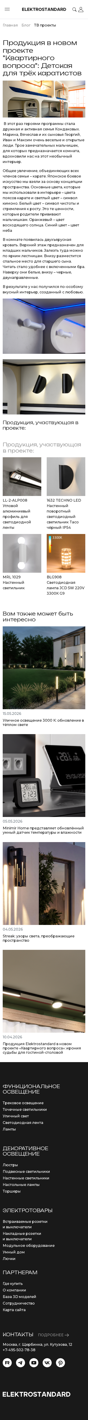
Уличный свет (16, 1116)
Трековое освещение (23, 1103)
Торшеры (12, 1191)
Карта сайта (14, 1310)
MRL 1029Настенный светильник (14, 582)
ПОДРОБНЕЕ (51, 1335)
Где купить (13, 1283)
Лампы (9, 1129)
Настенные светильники (26, 1178)
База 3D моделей (19, 1297)
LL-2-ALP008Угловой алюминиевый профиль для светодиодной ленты (17, 514)
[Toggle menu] (7, 9)
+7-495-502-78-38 (19, 1350)
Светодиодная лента (23, 1123)
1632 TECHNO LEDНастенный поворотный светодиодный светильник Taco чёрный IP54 (64, 514)
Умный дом (14, 1252)
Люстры (10, 1165)
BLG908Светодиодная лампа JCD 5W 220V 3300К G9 (65, 585)
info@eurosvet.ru (18, 1355)
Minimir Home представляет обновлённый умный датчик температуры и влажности (43, 830)
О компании (14, 1290)
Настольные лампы (21, 1185)
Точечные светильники (25, 1109)
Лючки (9, 1259)
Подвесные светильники (26, 1171)
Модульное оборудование (29, 1245)
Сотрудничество (19, 1303)
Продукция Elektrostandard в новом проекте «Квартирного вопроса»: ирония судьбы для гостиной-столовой (42, 1048)
